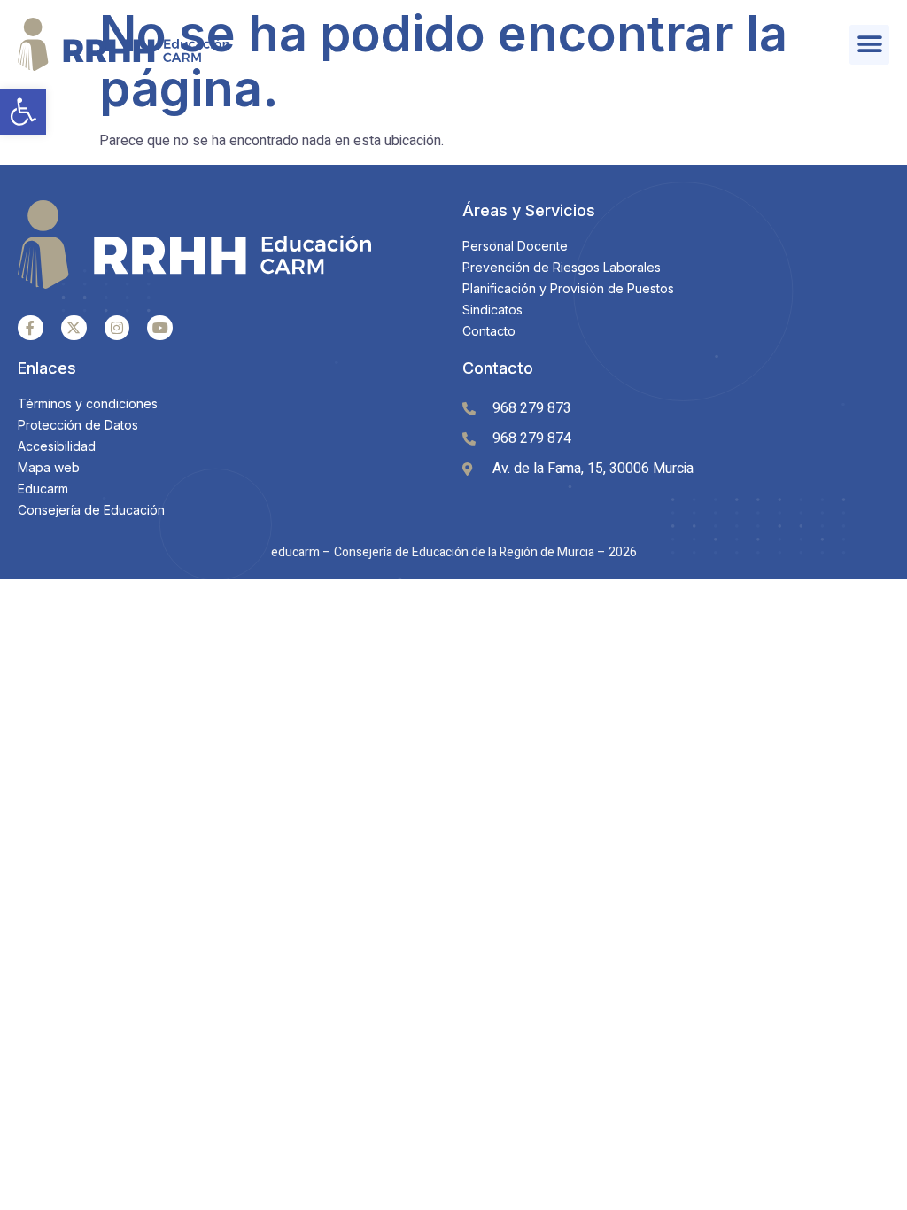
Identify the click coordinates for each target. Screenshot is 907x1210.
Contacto (497, 368)
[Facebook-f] (30, 328)
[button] (23, 112)
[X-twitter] (74, 328)
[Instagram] (117, 328)
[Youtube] (160, 328)
